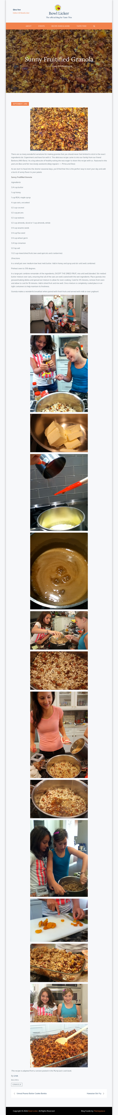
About (28, 26)
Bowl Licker (59, 13)
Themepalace (99, 1111)
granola (16, 1085)
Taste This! (81, 26)
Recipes (15, 1080)
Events (41, 26)
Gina (16, 1076)
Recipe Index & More (61, 26)
